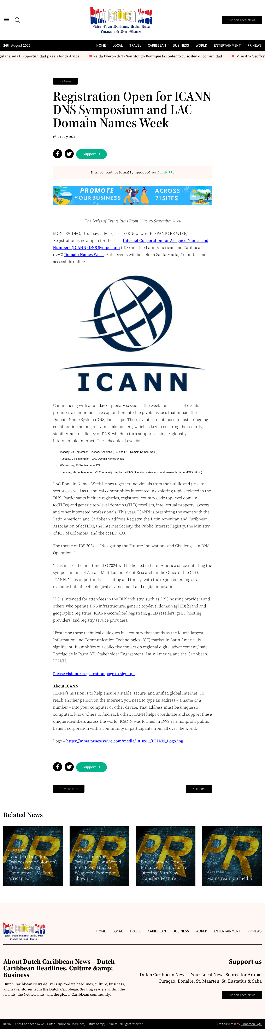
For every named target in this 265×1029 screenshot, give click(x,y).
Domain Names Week (84, 254)
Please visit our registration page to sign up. (94, 673)
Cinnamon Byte (251, 1024)
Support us (91, 154)
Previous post (69, 789)
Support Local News (241, 20)
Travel (135, 45)
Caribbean (157, 45)
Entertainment (227, 45)
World (201, 45)
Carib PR (165, 172)
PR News (254, 45)
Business (181, 45)
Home (101, 45)
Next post (199, 789)
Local (117, 45)
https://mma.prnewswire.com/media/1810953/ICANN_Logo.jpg (124, 741)
